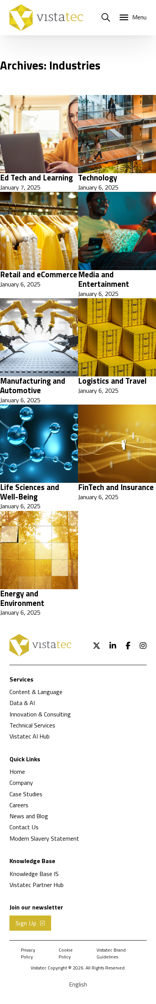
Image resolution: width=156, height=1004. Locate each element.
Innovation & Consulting (40, 714)
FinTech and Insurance (116, 487)
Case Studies (25, 793)
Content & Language (35, 691)
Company (21, 782)
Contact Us (24, 827)
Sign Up (26, 923)
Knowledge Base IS (34, 873)
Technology (97, 177)
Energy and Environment (22, 598)
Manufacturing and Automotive (32, 385)
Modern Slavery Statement (44, 838)
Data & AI (22, 702)
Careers (18, 805)
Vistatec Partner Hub (36, 884)
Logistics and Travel (112, 381)
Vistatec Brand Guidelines (111, 953)
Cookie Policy (66, 953)
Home (17, 771)
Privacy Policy (28, 953)
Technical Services (32, 725)
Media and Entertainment (103, 279)
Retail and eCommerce (38, 274)
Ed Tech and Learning (36, 177)
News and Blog (28, 816)
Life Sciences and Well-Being (29, 492)
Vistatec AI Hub (29, 736)
